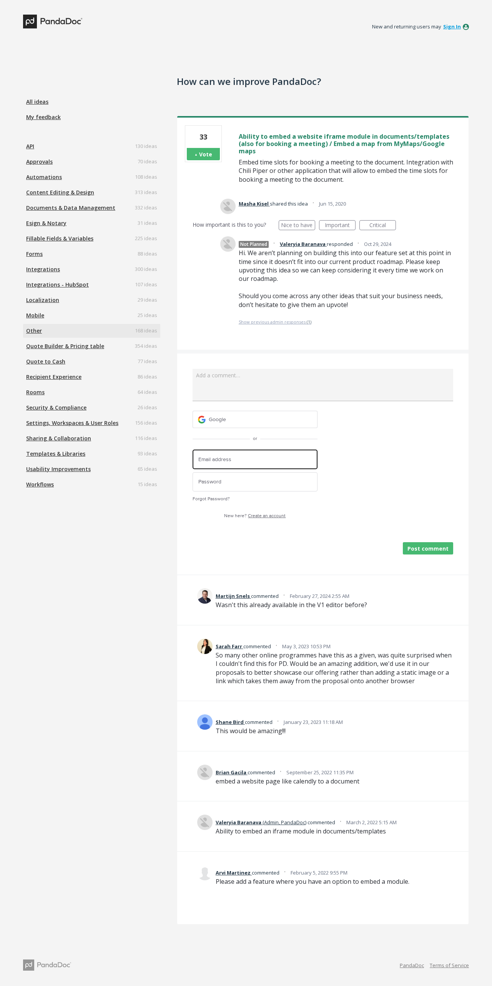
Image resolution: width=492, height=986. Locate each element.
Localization (42, 300)
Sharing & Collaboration (58, 438)
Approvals (39, 161)
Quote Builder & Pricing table (65, 346)
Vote (205, 154)
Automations (44, 177)
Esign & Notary (46, 223)
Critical (382, 225)
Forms (34, 253)
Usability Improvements (58, 469)
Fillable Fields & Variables (59, 238)
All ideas (37, 101)
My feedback (43, 117)
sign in (452, 26)
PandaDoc (412, 965)
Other (34, 330)
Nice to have (298, 225)
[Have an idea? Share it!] (52, 21)
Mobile (35, 315)
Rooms (35, 392)
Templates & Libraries (55, 453)
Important (340, 225)
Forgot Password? (211, 499)
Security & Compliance (56, 407)
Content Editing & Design (60, 192)
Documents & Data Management (70, 207)
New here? (255, 516)
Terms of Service (449, 965)
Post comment (428, 548)
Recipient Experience (53, 376)
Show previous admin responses (275, 322)
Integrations (43, 269)
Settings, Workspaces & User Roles (72, 423)
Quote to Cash (45, 361)
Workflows (40, 484)
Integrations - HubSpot (57, 284)
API (30, 146)
